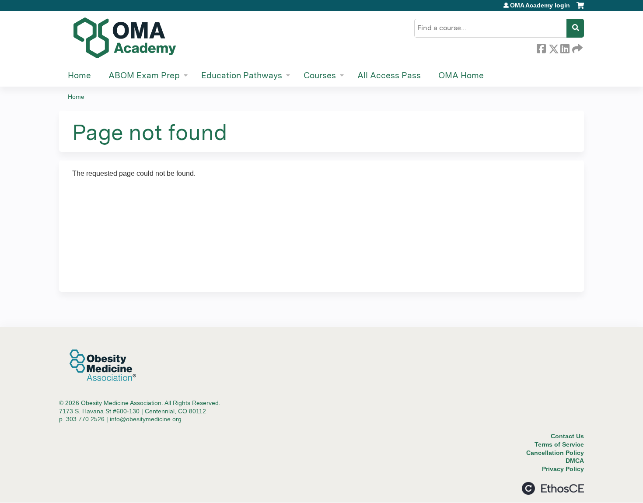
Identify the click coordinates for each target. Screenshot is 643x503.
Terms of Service (559, 444)
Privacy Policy (563, 468)
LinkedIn (564, 47)
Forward (576, 47)
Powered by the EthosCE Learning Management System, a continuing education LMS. (553, 488)
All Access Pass (389, 75)
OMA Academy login (540, 5)
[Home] (124, 38)
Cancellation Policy (555, 452)
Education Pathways (241, 75)
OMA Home (461, 75)
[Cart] (580, 8)
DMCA (575, 460)
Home (79, 75)
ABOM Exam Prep (144, 75)
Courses (320, 75)
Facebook (541, 47)
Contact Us (567, 436)
